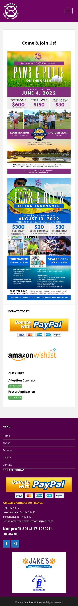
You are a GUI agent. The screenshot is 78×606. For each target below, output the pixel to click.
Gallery (7, 457)
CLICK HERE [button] (15, 386)
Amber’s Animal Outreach (30, 602)
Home (6, 435)
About (6, 443)
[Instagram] (15, 544)
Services (7, 450)
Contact (7, 464)
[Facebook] (6, 544)
